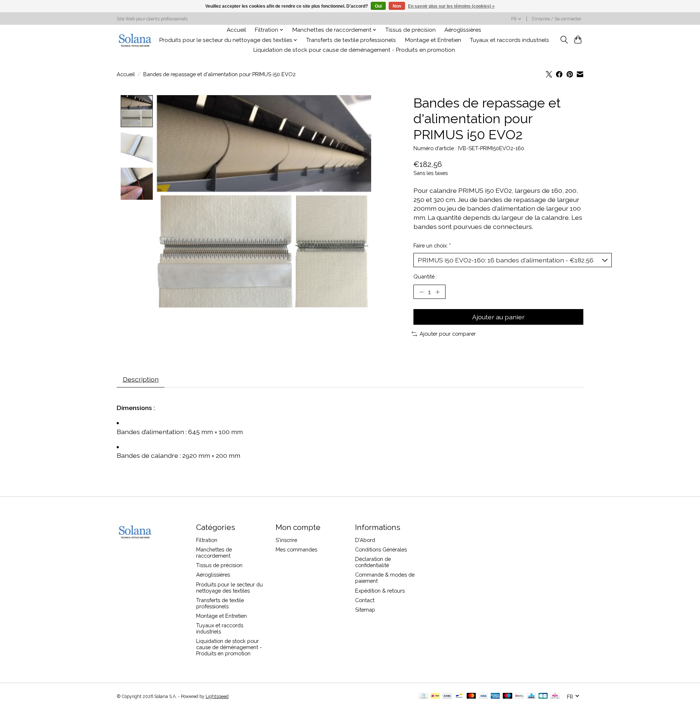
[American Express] (495, 696)
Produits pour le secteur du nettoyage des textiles (229, 587)
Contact (364, 600)
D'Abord (365, 540)
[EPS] (555, 696)
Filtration (206, 540)
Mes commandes (296, 549)
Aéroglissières (462, 30)
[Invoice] (423, 696)
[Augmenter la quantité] (437, 291)
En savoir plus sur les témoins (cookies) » (451, 6)
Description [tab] (141, 379)
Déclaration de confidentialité (373, 562)
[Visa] (483, 696)
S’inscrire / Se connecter (556, 19)
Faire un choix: (432, 245)
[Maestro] (507, 696)
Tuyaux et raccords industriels (509, 40)
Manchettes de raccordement (214, 552)
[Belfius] (519, 696)
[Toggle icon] (564, 39)
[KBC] (531, 696)
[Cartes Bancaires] (543, 696)
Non (397, 6)
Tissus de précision (410, 30)
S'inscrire (286, 540)
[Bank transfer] (447, 696)
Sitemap (365, 609)
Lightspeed (217, 696)
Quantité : (425, 276)
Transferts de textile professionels (351, 40)
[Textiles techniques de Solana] (135, 40)
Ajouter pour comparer (448, 334)
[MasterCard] (471, 696)
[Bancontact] (459, 696)
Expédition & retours (380, 591)
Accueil (236, 30)
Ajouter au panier (498, 317)
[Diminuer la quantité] (421, 291)
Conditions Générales (381, 549)
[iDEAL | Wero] (435, 696)
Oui (378, 6)
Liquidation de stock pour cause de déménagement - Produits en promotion (354, 50)
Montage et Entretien (433, 40)
